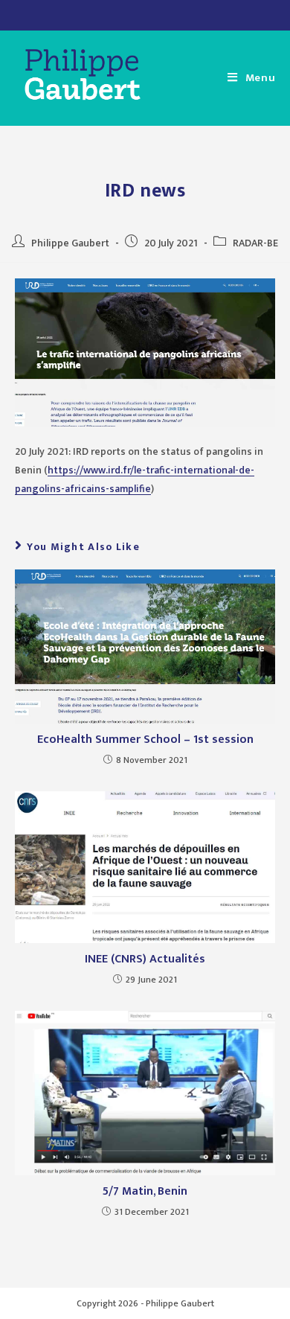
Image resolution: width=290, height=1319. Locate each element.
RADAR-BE (255, 243)
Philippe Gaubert (70, 243)
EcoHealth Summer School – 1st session (145, 740)
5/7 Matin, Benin (145, 1192)
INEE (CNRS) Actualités (145, 960)
